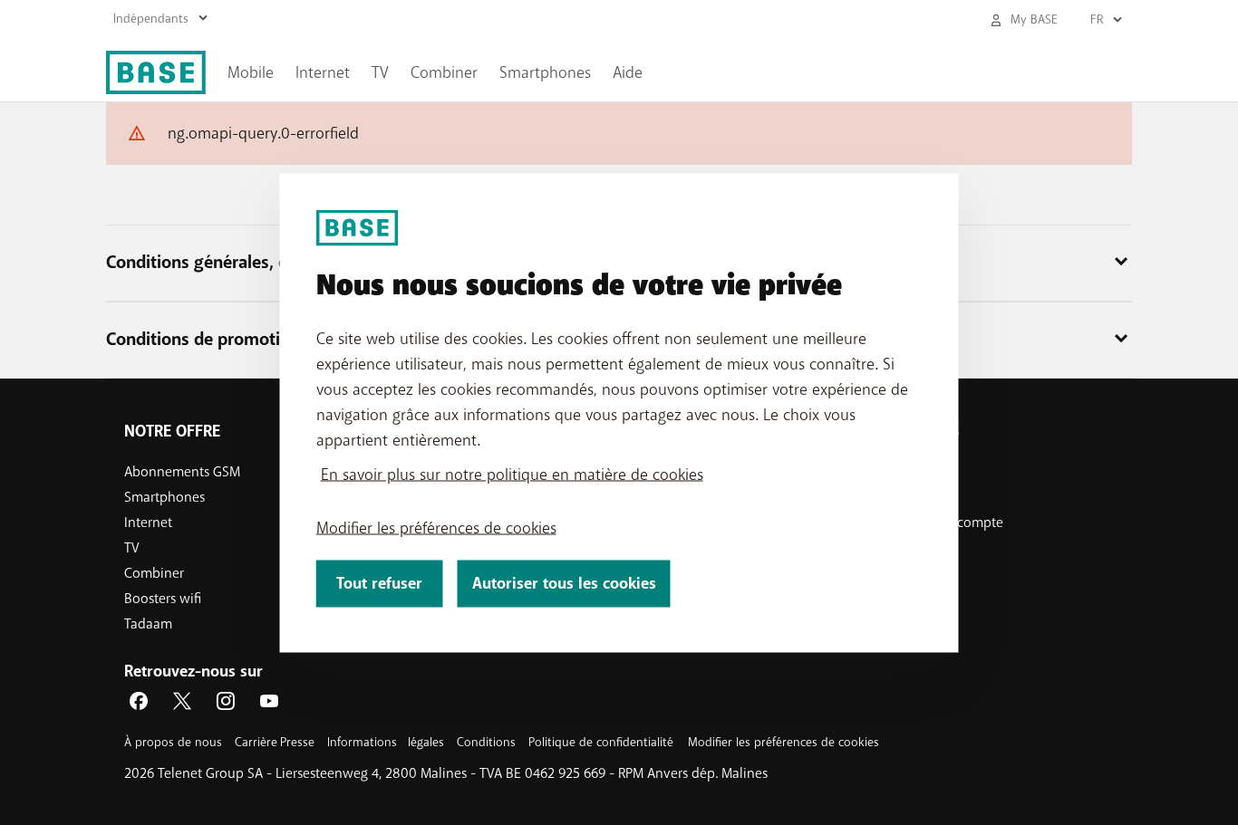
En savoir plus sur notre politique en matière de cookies (512, 474)
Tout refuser (379, 582)
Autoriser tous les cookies (564, 582)
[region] (619, 412)
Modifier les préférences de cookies (436, 527)
